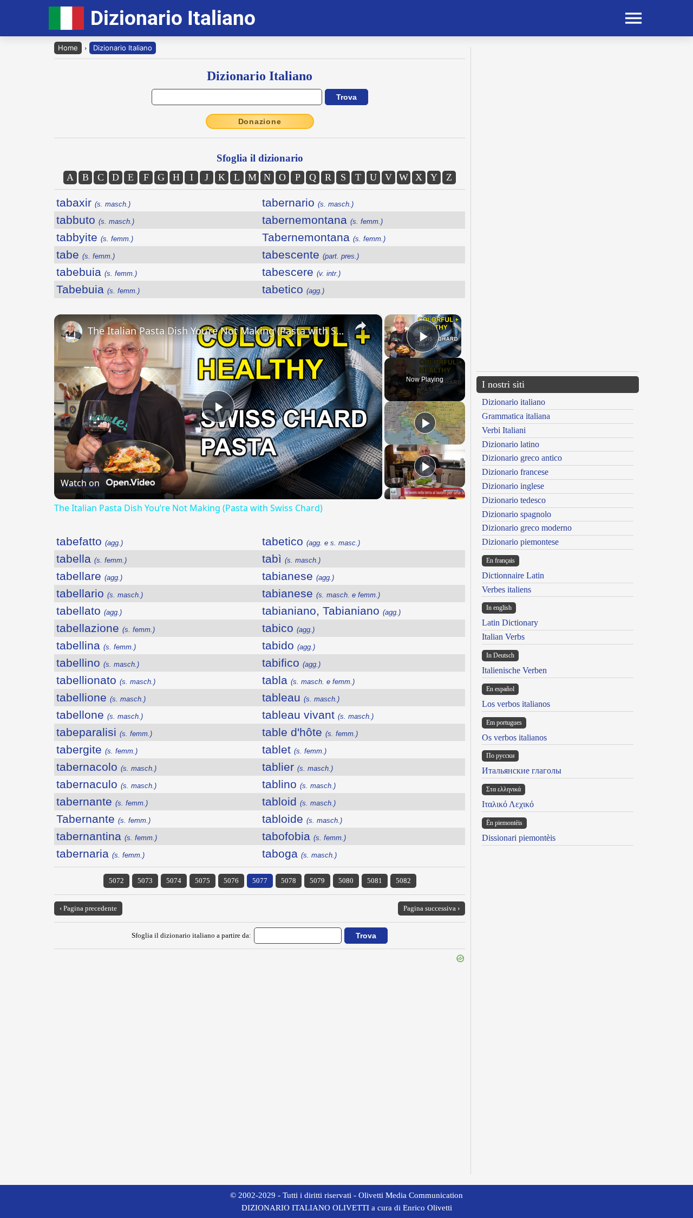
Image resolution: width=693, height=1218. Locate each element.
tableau (300, 697)
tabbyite (94, 237)
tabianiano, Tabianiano (331, 610)
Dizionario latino (510, 444)
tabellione (101, 697)
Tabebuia (98, 289)
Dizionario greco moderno (527, 527)
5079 (317, 881)
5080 (346, 881)
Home (68, 47)
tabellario (99, 593)
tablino (299, 784)
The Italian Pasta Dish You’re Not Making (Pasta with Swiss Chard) (216, 330)
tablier (297, 767)
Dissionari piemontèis (518, 837)
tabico (288, 628)
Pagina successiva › (431, 908)
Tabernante (103, 819)
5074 (173, 881)
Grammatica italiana (516, 416)
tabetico (293, 289)
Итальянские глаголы (521, 770)
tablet (294, 749)
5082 (403, 881)
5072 (116, 881)
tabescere (301, 272)
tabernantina (106, 836)
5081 (374, 881)
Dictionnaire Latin (513, 575)
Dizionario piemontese (520, 541)
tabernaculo (106, 784)
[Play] (425, 423)
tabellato (89, 610)
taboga (299, 853)
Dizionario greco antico (522, 457)
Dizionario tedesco (514, 500)
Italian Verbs (503, 636)
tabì (291, 558)
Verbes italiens (506, 589)
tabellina (96, 645)
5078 (288, 881)
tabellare (89, 576)
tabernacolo (106, 767)
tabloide (302, 819)
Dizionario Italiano (122, 47)
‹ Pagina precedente (88, 908)
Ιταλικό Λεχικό (508, 804)
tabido (288, 645)
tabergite (97, 749)
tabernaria (100, 853)
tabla (308, 680)
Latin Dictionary (510, 622)
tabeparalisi (104, 732)
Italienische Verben (514, 670)
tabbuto (95, 220)
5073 (145, 881)
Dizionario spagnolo (516, 514)
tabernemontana (322, 220)
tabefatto (89, 541)
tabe (85, 254)
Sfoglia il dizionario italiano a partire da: (191, 935)
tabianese (298, 576)
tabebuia (96, 272)
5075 (202, 881)
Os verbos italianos (514, 737)
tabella (91, 558)
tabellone (99, 714)
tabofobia (304, 836)
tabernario (308, 202)
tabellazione (105, 628)
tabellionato (105, 680)
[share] (360, 326)
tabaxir (93, 202)
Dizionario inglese (513, 486)
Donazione (260, 121)
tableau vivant (318, 714)
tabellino (97, 662)
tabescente (310, 254)
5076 (231, 881)
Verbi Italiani (504, 430)
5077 (259, 881)
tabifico (291, 662)
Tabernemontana (323, 237)
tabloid (299, 801)
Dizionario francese (515, 471)
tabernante (102, 801)
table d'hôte (310, 732)
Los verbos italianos (516, 703)
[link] (71, 332)
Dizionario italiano (513, 402)
